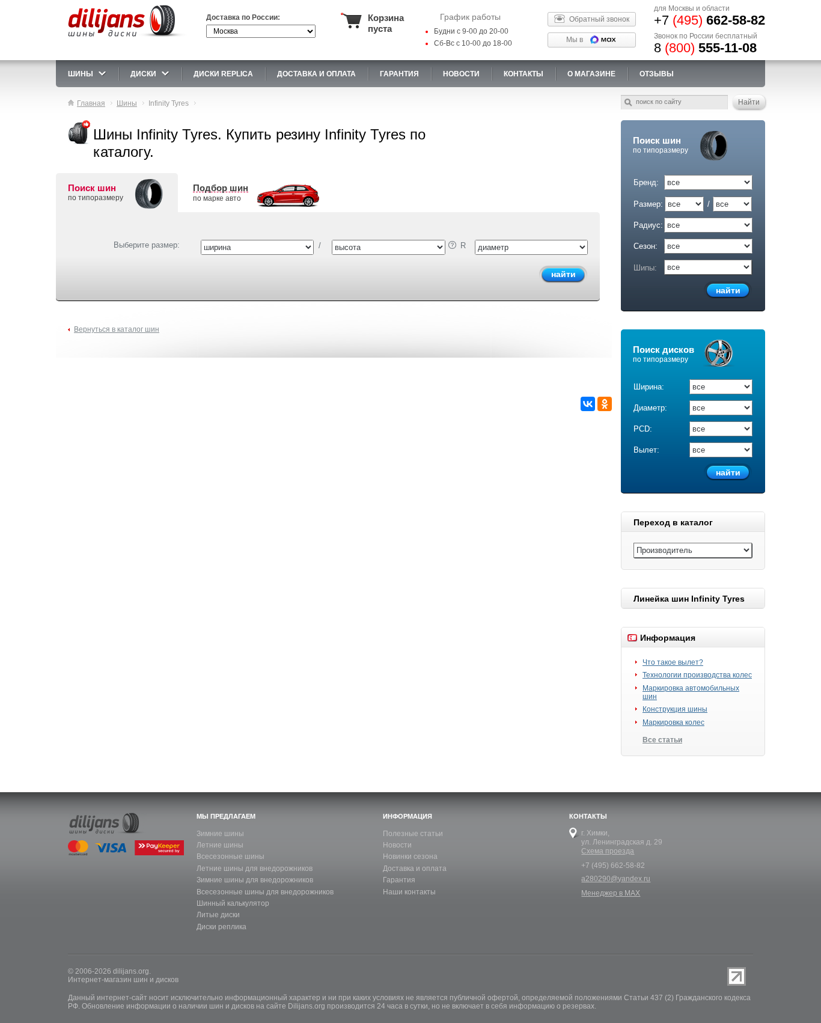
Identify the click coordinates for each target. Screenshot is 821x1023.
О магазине (591, 74)
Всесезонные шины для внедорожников (265, 892)
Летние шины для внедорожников (255, 868)
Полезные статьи (413, 833)
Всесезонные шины (230, 856)
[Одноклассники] (604, 404)
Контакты (523, 74)
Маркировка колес (673, 722)
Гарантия (399, 74)
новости (461, 74)
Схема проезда (607, 851)
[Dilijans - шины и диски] (127, 37)
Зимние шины (220, 833)
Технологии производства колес (697, 675)
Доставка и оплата (415, 868)
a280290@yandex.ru (615, 879)
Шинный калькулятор (233, 903)
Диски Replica (223, 74)
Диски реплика (221, 927)
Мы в (574, 39)
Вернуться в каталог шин (116, 329)
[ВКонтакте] (588, 404)
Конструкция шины (674, 709)
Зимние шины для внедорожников (255, 880)
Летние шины (220, 845)
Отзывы (656, 74)
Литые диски (218, 915)
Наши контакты (409, 892)
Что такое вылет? (672, 662)
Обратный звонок (599, 19)
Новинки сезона (410, 856)
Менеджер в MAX (610, 893)
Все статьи (662, 740)
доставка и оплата (316, 74)
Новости (397, 845)
